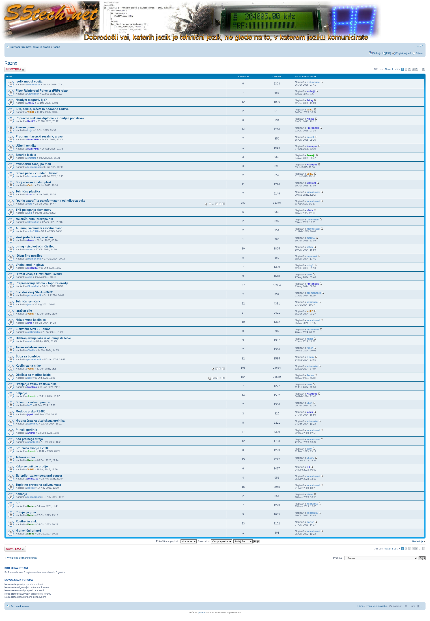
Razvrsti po (204, 541)
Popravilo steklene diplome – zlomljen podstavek (50, 118)
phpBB (201, 612)
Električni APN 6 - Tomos (33, 329)
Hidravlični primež (28, 530)
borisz (31, 487)
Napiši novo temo (13, 68)
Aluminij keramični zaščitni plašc (39, 228)
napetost (312, 256)
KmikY (31, 121)
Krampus (312, 146)
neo (29, 377)
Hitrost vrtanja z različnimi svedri (39, 274)
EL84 (309, 402)
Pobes (310, 375)
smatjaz (32, 157)
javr (29, 304)
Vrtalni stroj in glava (30, 264)
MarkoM (311, 183)
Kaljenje (21, 393)
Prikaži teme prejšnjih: (168, 541)
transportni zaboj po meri (33, 164)
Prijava (419, 53)
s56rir (310, 210)
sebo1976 (33, 231)
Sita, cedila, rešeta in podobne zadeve (42, 109)
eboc (30, 249)
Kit (17, 503)
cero (29, 203)
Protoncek (313, 128)
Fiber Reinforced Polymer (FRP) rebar (42, 90)
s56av (310, 494)
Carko (30, 185)
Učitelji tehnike (26, 145)
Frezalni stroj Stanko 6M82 (34, 292)
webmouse (33, 84)
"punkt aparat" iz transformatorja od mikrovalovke (50, 200)
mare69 (311, 238)
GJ (308, 467)
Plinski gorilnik (26, 429)
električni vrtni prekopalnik (34, 219)
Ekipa (360, 606)
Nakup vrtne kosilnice (31, 319)
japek (30, 414)
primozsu (33, 478)
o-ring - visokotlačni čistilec (35, 246)
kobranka (312, 302)
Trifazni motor (25, 457)
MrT (29, 405)
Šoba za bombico (28, 356)
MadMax (32, 387)
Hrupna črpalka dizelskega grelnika (40, 420)
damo (30, 240)
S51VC (310, 457)
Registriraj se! (403, 53)
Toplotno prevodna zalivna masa (38, 484)
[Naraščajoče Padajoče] (247, 541)
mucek (310, 137)
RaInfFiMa (33, 139)
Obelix (31, 350)
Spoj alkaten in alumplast (33, 182)
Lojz (29, 130)
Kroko (30, 460)
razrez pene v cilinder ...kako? (37, 173)
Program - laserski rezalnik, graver (40, 136)
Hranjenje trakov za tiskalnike (36, 384)
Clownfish (33, 93)
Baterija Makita (26, 154)
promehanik (34, 258)
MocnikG (32, 267)
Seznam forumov (21, 47)
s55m (310, 247)
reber (310, 347)
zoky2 (310, 265)
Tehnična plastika (28, 191)
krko (29, 194)
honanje (21, 494)
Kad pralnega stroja (29, 439)
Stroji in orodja (41, 47)
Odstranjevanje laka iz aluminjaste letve (43, 338)
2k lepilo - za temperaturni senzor (39, 475)
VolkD (30, 112)
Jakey (30, 102)
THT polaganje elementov (33, 209)
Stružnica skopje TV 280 (32, 448)
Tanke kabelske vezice (31, 347)
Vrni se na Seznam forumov (22, 557)
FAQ (388, 53)
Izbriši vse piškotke (376, 606)
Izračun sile (24, 310)
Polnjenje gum (26, 512)
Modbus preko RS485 (30, 411)
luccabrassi (34, 167)
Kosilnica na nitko (28, 365)
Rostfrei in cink (26, 521)
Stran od (391, 69)
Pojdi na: (337, 558)
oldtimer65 (33, 332)
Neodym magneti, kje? (31, 99)
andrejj (311, 91)
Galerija (377, 53)
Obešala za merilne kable (33, 374)
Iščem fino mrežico (29, 255)
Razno (56, 47)
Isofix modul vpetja (29, 81)
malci (30, 341)
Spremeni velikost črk (420, 46)
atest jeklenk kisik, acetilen (34, 237)
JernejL (311, 155)
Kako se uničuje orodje (32, 466)
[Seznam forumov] (190, 21)
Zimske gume (25, 127)
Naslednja (417, 541)
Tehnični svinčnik (28, 301)
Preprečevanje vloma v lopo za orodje (42, 283)
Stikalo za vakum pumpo (33, 402)
